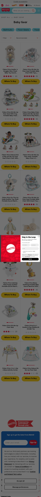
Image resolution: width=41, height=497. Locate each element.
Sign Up (30, 259)
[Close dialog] (39, 236)
